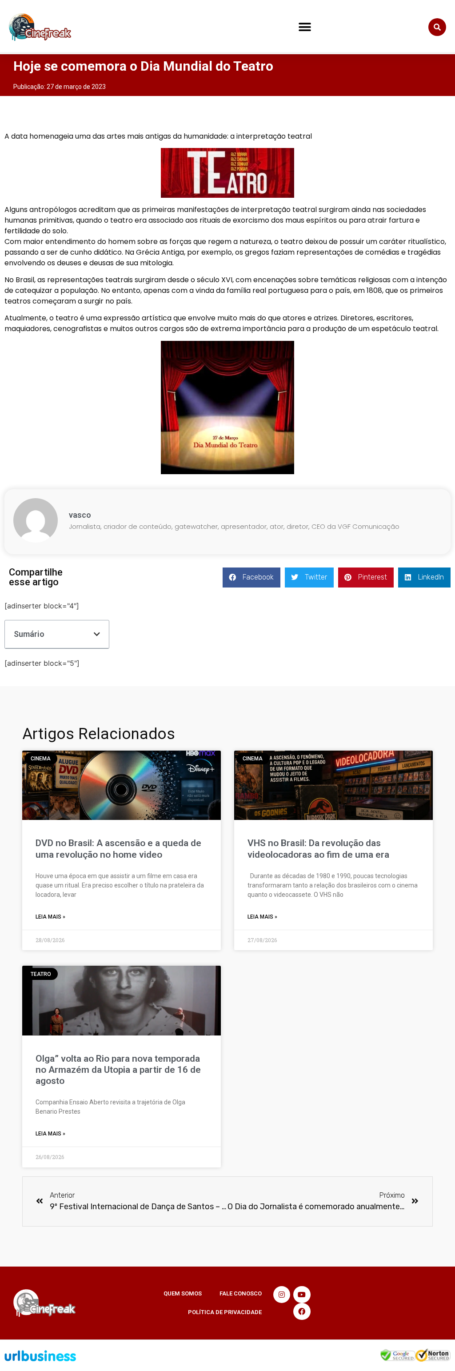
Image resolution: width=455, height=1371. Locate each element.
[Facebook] (301, 1311)
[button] (305, 27)
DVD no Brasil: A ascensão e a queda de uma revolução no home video (118, 848)
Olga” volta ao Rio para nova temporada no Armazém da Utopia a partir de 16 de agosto (118, 1069)
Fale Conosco (241, 1293)
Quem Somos (183, 1293)
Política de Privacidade (225, 1312)
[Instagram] (281, 1294)
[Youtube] (301, 1294)
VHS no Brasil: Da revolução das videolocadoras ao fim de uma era (318, 848)
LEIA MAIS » (50, 917)
